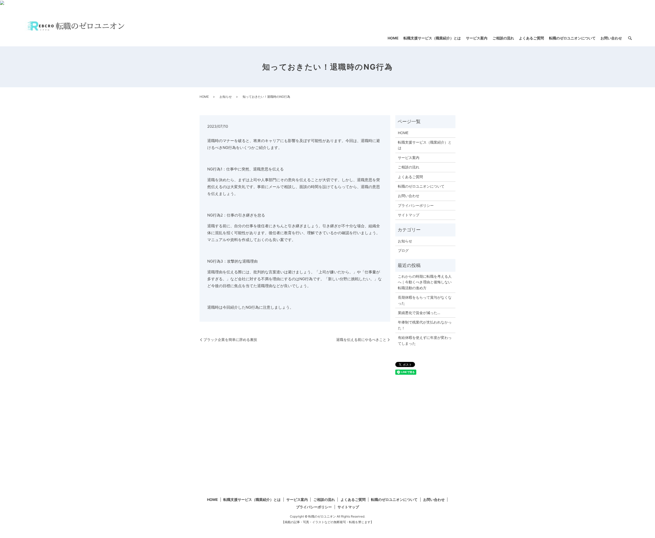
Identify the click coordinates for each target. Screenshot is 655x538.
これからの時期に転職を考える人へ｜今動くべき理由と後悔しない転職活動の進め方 (425, 282)
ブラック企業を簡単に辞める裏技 (230, 339)
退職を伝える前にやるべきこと (361, 339)
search (630, 38)
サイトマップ (408, 215)
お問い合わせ (611, 38)
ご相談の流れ (503, 38)
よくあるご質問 (531, 38)
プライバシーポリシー (416, 205)
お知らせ (226, 97)
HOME (393, 38)
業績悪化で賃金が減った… (419, 312)
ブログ (403, 250)
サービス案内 (476, 38)
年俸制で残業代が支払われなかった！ (425, 325)
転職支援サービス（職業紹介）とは (432, 38)
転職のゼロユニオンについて (572, 38)
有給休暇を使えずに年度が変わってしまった (425, 340)
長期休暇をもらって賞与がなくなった (425, 300)
